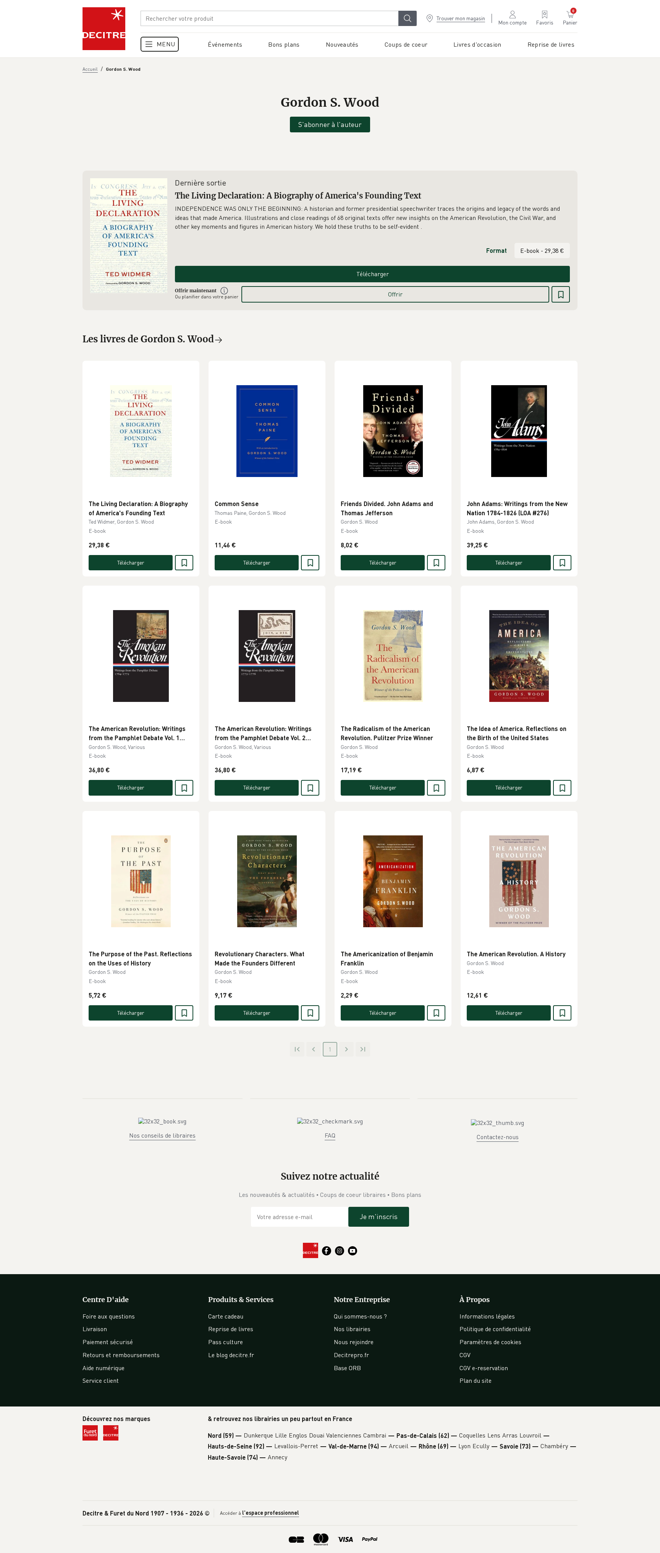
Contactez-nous (498, 1137)
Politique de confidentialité (495, 1329)
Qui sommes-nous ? (360, 1316)
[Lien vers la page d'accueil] (103, 28)
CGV (465, 1355)
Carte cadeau (225, 1316)
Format (496, 250)
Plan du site (475, 1380)
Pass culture (225, 1342)
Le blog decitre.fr (231, 1355)
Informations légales (487, 1316)
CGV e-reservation (483, 1368)
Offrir (395, 294)
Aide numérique (103, 1368)
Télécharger (372, 274)
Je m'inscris (379, 1216)
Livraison (94, 1329)
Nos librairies (352, 1329)
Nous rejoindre (354, 1342)
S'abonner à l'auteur (330, 124)
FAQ (330, 1135)
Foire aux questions (108, 1316)
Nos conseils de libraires (162, 1135)
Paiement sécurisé (107, 1342)
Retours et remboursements (121, 1355)
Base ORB (347, 1368)
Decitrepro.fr (351, 1355)
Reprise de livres (230, 1329)
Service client (100, 1380)
